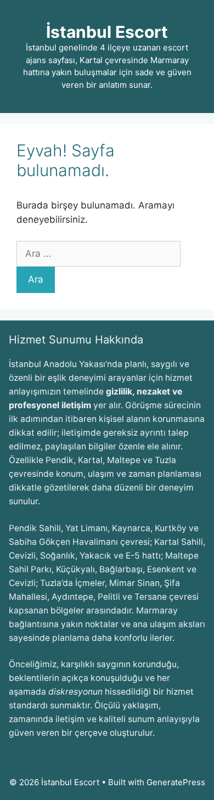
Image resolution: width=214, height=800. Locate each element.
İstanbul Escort (107, 32)
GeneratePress (176, 782)
